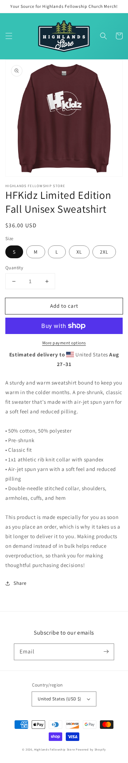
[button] (9, 36)
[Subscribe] (106, 651)
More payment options (64, 342)
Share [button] (20, 583)
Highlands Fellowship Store (54, 749)
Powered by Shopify (91, 749)
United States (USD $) (59, 699)
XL (79, 252)
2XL (104, 252)
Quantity (14, 268)
